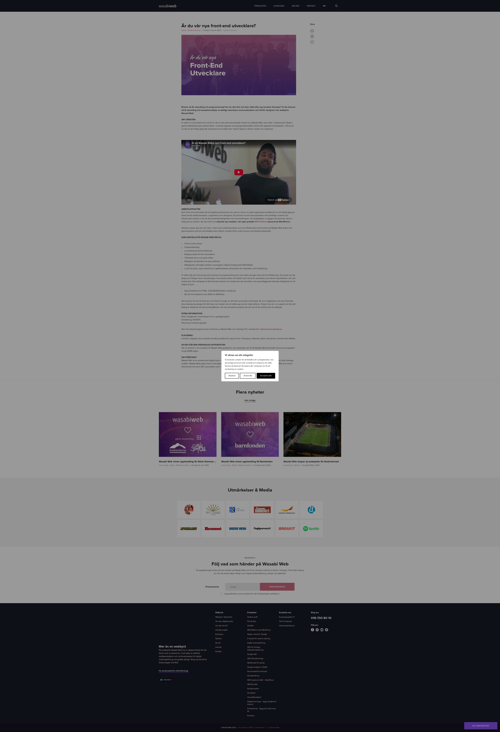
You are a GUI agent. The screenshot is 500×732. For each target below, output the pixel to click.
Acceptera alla (265, 376)
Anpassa (232, 376)
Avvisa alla (248, 376)
